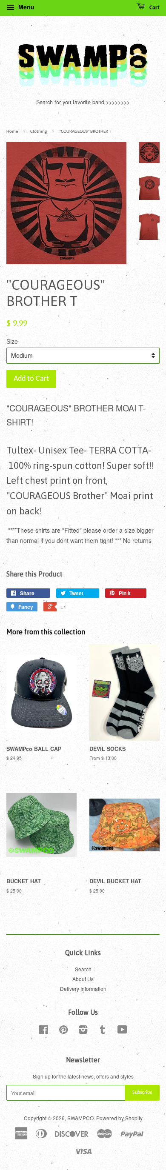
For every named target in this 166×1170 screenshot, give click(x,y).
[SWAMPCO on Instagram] (83, 1031)
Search (83, 969)
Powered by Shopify (119, 1117)
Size (12, 341)
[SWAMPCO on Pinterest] (63, 1031)
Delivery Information (83, 988)
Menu (25, 7)
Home (12, 131)
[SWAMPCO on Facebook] (44, 1031)
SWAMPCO (80, 1117)
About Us (83, 978)
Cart (154, 8)
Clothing (38, 131)
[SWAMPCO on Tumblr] (102, 1031)
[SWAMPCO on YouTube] (122, 1031)
